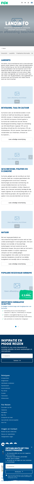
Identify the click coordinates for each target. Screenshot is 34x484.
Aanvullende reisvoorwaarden (9, 420)
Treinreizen (4, 395)
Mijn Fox (3, 415)
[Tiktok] (7, 444)
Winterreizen (5, 398)
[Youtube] (3, 444)
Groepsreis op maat (7, 417)
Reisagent (4, 412)
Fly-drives (4, 390)
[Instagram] (11, 444)
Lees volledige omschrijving (17, 139)
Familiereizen (5, 385)
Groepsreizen (5, 378)
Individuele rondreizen (7, 383)
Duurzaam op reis (6, 407)
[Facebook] (15, 444)
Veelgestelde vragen (7, 436)
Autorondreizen (5, 388)
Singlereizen (4, 380)
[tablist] (17, 95)
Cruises (3, 393)
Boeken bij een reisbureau (8, 431)
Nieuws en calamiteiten (8, 434)
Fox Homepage (4, 2)
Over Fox (3, 422)
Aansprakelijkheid (6, 480)
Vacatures (4, 410)
